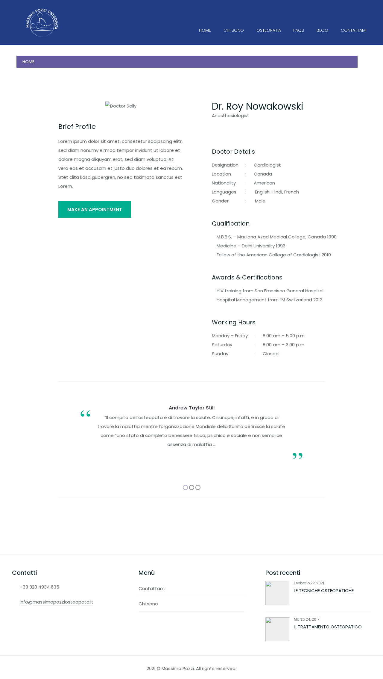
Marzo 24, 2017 (307, 619)
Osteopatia (268, 30)
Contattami (354, 30)
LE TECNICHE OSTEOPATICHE (324, 590)
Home (205, 30)
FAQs (298, 30)
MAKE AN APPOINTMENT (94, 209)
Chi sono (234, 30)
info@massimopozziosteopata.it (56, 602)
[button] (185, 487)
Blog (322, 30)
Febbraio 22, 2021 (309, 583)
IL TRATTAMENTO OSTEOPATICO (328, 627)
